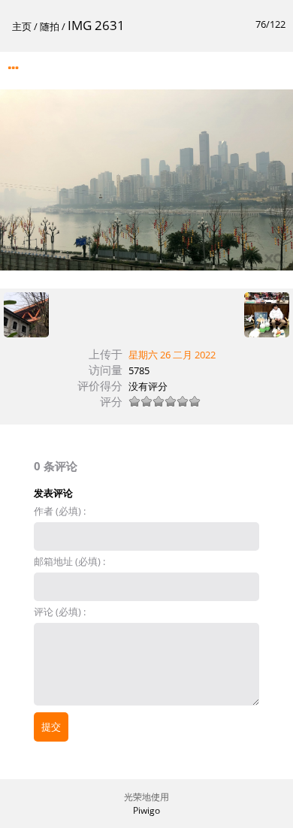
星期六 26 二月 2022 (172, 354)
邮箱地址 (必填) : (69, 561)
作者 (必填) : (60, 511)
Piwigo (146, 810)
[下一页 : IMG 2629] (266, 315)
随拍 (49, 26)
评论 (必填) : (60, 611)
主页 (22, 26)
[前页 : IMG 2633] (26, 315)
